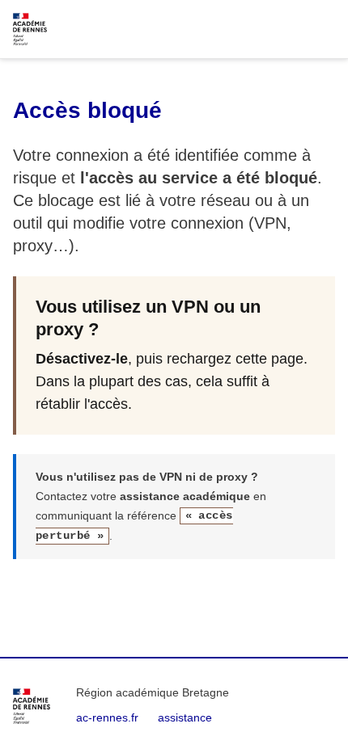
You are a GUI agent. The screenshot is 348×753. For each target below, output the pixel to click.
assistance (185, 717)
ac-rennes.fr (107, 717)
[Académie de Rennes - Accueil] (31, 706)
